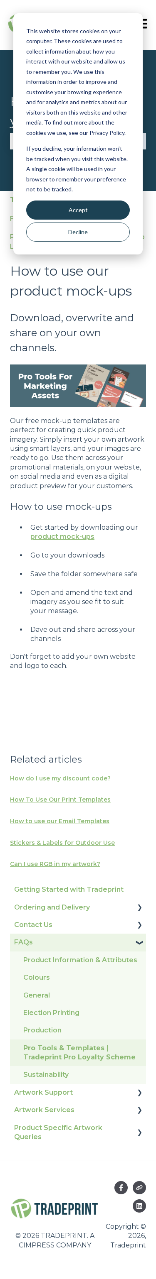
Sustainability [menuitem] (46, 1074)
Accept (78, 209)
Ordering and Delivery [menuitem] (52, 907)
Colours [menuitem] (36, 977)
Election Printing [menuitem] (51, 1013)
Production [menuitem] (42, 1030)
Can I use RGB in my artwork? (55, 864)
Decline (78, 231)
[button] (139, 908)
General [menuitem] (36, 995)
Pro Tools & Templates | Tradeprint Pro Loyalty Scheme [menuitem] (79, 1052)
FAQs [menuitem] (23, 942)
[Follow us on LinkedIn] (139, 1206)
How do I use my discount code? (60, 778)
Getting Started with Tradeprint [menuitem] (69, 889)
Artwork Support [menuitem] (43, 1092)
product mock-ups (62, 536)
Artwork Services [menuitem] (44, 1110)
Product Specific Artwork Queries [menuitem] (58, 1132)
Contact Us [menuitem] (33, 925)
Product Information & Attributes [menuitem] (80, 960)
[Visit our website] (139, 1187)
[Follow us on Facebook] (121, 1187)
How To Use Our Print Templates (60, 799)
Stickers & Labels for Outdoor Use (62, 842)
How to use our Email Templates (59, 821)
